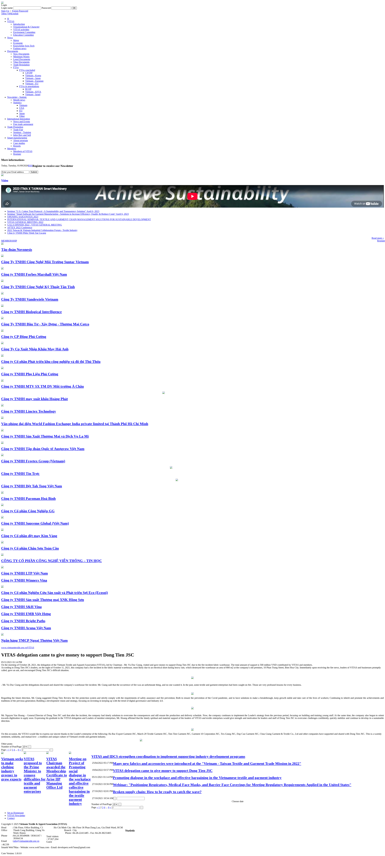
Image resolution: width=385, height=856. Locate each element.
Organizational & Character (26, 27)
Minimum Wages (21, 56)
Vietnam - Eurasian (34, 81)
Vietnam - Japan (33, 78)
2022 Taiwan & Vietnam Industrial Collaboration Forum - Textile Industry (42, 230)
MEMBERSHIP (9, 240)
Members (11, 148)
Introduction (19, 24)
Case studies (19, 143)
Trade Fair (18, 129)
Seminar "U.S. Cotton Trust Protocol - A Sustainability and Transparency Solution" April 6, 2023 (53, 211)
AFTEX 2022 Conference (19, 227)
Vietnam (23, 105)
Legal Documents (21, 59)
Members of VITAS (22, 151)
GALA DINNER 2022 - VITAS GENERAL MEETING (34, 225)
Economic (18, 43)
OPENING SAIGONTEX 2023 (22, 216)
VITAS (10, 21)
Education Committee (23, 35)
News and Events (21, 121)
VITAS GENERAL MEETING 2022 (25, 222)
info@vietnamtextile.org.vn (26, 841)
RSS (30, 165)
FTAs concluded (27, 70)
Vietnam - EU (31, 83)
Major (16, 40)
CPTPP (28, 73)
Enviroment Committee (24, 32)
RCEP (28, 89)
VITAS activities (21, 29)
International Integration (18, 119)
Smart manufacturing (17, 138)
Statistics (17, 102)
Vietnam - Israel (32, 94)
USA (21, 108)
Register (17, 154)
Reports (17, 146)
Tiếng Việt (6, 13)
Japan (22, 113)
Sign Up (5, 11)
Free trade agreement (23, 124)
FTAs (16, 67)
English (14, 13)
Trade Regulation (21, 64)
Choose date (237, 801)
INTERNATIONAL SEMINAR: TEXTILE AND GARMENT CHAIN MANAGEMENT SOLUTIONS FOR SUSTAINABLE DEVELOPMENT (79, 219)
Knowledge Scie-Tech (23, 45)
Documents (12, 51)
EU (21, 110)
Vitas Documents (21, 62)
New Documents (21, 54)
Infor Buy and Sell (22, 135)
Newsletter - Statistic (17, 97)
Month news (19, 100)
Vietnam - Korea (33, 75)
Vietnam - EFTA (33, 92)
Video (4, 180)
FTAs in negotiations (29, 86)
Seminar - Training (22, 132)
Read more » (378, 238)
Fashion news (19, 48)
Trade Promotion (15, 127)
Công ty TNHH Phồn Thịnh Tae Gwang (26, 233)
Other (22, 116)
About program (20, 140)
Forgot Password (20, 11)
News (10, 37)
